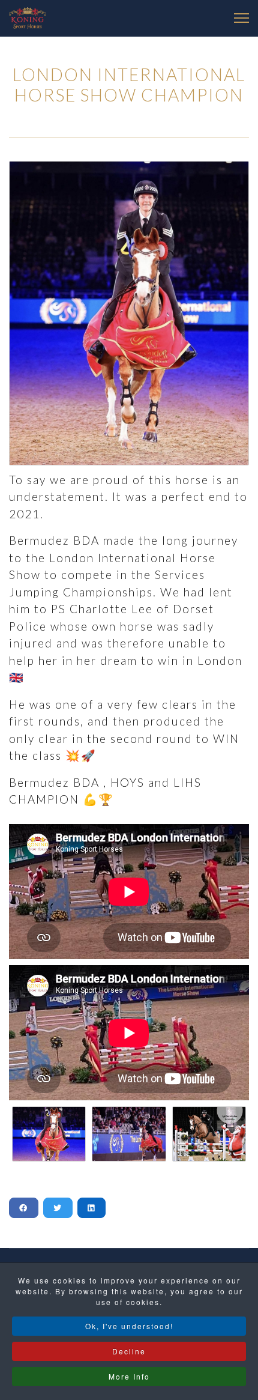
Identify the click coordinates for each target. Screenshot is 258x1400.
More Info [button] (129, 1376)
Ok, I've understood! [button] (129, 1326)
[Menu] (241, 18)
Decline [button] (129, 1351)
